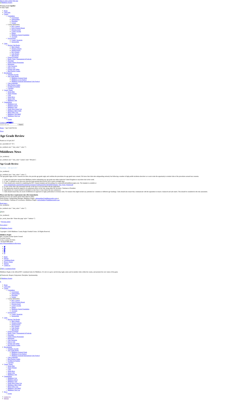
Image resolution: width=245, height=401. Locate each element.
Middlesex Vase (12, 107)
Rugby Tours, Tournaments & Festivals (19, 59)
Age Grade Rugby (13, 76)
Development (8, 73)
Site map (15, 1)
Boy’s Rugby (15, 52)
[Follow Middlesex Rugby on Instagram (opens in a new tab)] (12, 122)
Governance (15, 17)
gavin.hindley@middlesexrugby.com (48, 200)
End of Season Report (18, 28)
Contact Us (7, 397)
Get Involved (12, 38)
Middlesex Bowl (13, 105)
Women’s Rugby (16, 49)
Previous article (5, 222)
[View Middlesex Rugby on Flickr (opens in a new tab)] (10, 122)
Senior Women (12, 93)
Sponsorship (15, 42)
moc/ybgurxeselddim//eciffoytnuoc (10, 243)
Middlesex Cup (12, 104)
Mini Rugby (15, 55)
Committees (11, 16)
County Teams (8, 90)
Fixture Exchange (13, 57)
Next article (3, 225)
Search (21, 125)
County (6, 14)
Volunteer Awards (13, 74)
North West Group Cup (15, 109)
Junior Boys (11, 97)
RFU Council (15, 26)
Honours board (16, 30)
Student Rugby (16, 50)
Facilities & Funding (14, 86)
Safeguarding (15, 19)
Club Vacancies (12, 66)
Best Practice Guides (14, 71)
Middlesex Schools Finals (19, 78)
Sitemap (6, 263)
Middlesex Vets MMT (14, 114)
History (13, 33)
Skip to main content (6, 1)
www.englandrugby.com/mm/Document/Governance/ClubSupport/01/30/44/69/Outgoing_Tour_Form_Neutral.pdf (38, 185)
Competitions (8, 102)
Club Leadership (13, 83)
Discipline (14, 21)
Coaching (10, 88)
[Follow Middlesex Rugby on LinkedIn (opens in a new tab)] (11, 122)
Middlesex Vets (12, 100)
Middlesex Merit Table (14, 111)
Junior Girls (11, 99)
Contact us (3, 122)
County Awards (16, 31)
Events (10, 119)
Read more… (4, 203)
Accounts (14, 36)
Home (6, 11)
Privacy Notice (8, 262)
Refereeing (11, 64)
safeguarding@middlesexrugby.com (46, 198)
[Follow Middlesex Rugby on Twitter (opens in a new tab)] (7, 122)
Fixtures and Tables (13, 69)
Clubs (5, 43)
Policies (6, 258)
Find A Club (11, 67)
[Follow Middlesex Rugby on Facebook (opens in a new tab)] (8, 122)
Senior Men (11, 92)
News (5, 117)
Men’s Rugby (15, 47)
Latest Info (7, 12)
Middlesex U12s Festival (19, 80)
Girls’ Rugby (15, 54)
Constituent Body (9, 260)
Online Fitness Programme (16, 62)
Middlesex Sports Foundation (20, 35)
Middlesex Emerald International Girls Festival (25, 81)
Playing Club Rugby (14, 45)
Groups (13, 23)
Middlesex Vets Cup (14, 116)
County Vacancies (16, 40)
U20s (9, 95)
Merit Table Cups (13, 112)
